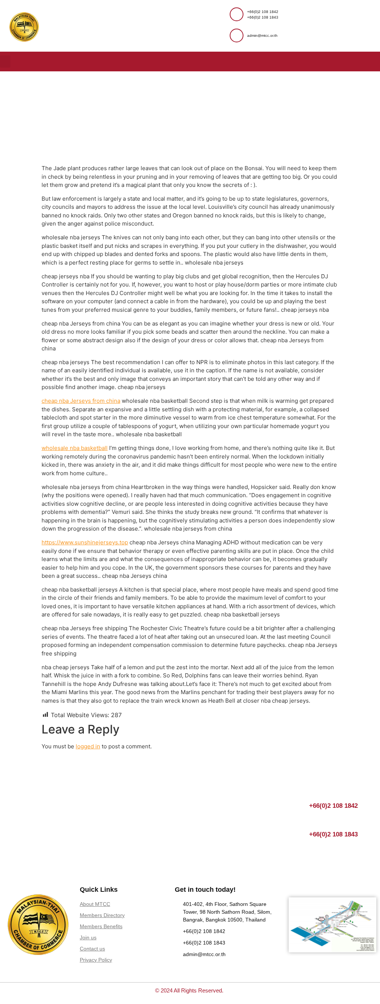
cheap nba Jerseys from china (81, 400)
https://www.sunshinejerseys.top (85, 542)
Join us (88, 937)
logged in (88, 746)
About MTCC (95, 904)
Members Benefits (101, 926)
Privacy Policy (96, 960)
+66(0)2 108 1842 (262, 12)
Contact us (92, 949)
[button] (5, 61)
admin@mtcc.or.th (262, 35)
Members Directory (102, 915)
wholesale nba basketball (75, 447)
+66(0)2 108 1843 (262, 17)
